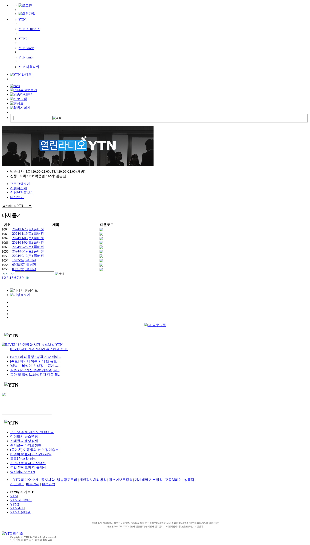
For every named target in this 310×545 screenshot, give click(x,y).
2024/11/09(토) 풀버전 (28, 238)
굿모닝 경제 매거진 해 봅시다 (32, 432)
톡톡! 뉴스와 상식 (23, 458)
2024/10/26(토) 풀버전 (28, 247)
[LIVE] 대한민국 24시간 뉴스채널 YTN (39, 349)
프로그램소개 (20, 184)
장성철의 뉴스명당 (24, 436)
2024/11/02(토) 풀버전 (28, 242)
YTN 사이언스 (29, 29)
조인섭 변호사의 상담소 (28, 463)
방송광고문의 (67, 479)
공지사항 (48, 479)
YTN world (26, 48)
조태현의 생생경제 (24, 441)
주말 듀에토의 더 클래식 (28, 467)
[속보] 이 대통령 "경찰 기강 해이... (35, 357)
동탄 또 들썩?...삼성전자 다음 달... (35, 374)
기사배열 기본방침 (149, 479)
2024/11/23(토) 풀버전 (28, 229)
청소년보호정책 (120, 479)
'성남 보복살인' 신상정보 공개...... (34, 365)
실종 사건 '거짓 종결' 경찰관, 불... (34, 370)
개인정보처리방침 (93, 479)
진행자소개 (18, 188)
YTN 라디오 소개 (26, 479)
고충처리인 (173, 479)
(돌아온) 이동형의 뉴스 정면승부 (34, 449)
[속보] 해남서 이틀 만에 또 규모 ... (35, 361)
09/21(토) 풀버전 (24, 269)
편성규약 (48, 484)
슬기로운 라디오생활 (25, 445)
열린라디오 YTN (22, 472)
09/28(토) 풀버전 (24, 264)
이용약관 (32, 484)
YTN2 (23, 39)
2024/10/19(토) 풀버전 (28, 251)
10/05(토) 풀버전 (24, 260)
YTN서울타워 (29, 67)
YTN (22, 19)
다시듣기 (17, 197)
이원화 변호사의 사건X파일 (30, 454)
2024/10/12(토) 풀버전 (28, 256)
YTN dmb (25, 57)
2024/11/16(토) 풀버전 (28, 233)
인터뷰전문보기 (22, 192)
